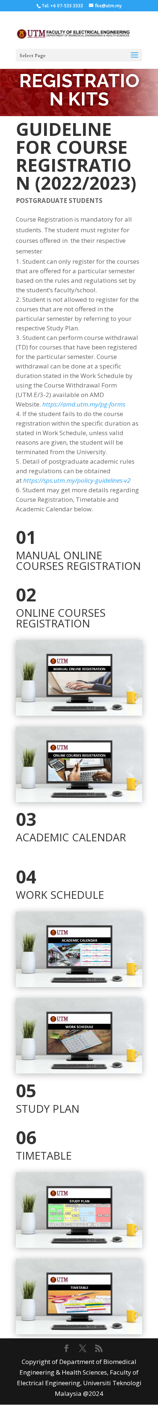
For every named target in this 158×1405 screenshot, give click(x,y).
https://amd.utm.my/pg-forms (83, 404)
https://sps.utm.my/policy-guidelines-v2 (76, 480)
